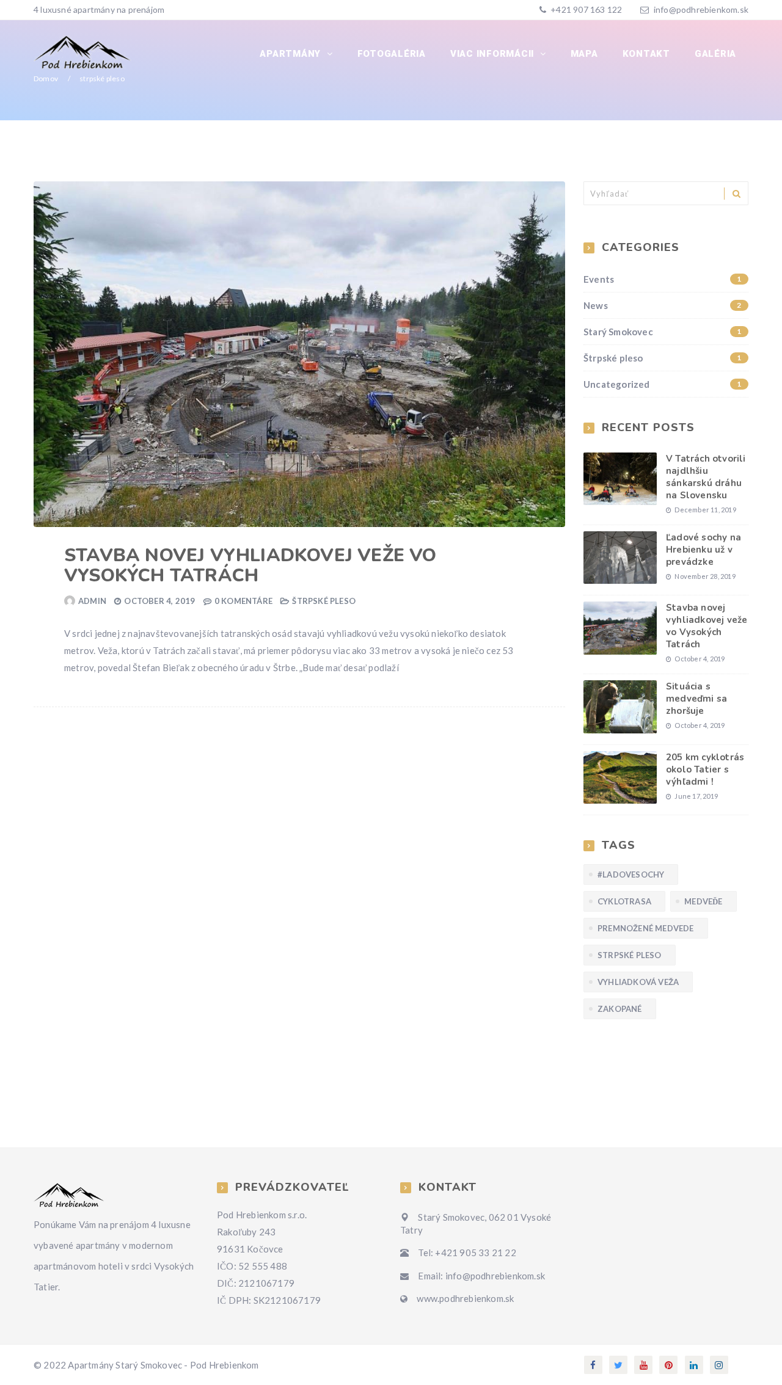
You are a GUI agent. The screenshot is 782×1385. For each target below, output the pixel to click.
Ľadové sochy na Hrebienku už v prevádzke (703, 549)
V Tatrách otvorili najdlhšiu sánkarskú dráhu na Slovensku (706, 477)
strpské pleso (629, 955)
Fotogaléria (391, 53)
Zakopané (619, 1009)
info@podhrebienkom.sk (701, 9)
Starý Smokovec (662, 331)
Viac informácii (493, 53)
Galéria (715, 53)
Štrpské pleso (324, 601)
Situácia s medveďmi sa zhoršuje (696, 698)
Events (662, 279)
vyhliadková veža (638, 982)
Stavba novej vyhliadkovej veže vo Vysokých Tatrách (250, 565)
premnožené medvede (645, 928)
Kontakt (646, 53)
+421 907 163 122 (585, 9)
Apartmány (292, 53)
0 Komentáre (243, 601)
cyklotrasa (624, 901)
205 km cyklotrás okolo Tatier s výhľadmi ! (705, 769)
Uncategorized (662, 384)
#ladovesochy (630, 874)
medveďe (703, 901)
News (662, 305)
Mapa (584, 53)
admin (92, 601)
